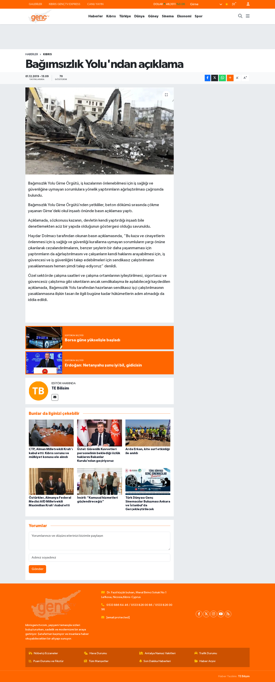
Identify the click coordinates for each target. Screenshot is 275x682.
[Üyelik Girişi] (246, 4)
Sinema (168, 16)
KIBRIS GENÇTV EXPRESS (64, 4)
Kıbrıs (111, 16)
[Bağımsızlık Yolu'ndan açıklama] (99, 130)
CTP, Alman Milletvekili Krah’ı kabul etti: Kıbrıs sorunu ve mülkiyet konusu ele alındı (51, 452)
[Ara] (240, 16)
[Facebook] (199, 614)
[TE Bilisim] (38, 390)
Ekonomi (184, 16)
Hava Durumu (98, 653)
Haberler (95, 16)
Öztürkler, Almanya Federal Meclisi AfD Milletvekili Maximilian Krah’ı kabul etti (50, 501)
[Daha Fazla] (230, 78)
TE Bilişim (244, 676)
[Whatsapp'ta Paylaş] (222, 78)
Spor (199, 16)
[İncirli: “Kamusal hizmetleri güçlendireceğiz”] (99, 481)
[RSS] (228, 614)
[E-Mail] (55, 397)
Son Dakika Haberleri (157, 661)
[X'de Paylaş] (214, 78)
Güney (153, 16)
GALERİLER (35, 4)
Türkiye (125, 16)
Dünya (139, 16)
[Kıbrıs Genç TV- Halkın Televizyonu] (40, 16)
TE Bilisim (60, 388)
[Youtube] (220, 614)
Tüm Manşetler (99, 661)
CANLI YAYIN (95, 4)
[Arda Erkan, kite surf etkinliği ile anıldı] (147, 433)
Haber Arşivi (207, 661)
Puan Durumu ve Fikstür (48, 661)
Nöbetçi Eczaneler (46, 653)
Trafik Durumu (208, 653)
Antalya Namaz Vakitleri (160, 653)
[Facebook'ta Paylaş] (207, 78)
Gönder (37, 569)
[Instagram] (213, 614)
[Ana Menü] (248, 16)
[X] (206, 614)
